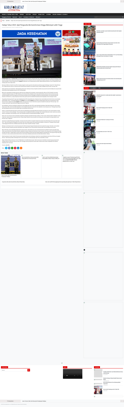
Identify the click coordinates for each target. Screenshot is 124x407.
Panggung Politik (6, 17)
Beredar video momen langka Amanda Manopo (103, 143)
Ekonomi (38, 17)
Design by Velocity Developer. (22, 404)
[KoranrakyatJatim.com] (14, 8)
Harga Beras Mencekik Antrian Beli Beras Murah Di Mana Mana (13, 181)
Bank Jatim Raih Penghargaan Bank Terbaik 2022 (104, 107)
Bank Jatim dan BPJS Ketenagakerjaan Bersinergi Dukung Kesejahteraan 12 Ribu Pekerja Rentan (63, 181)
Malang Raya (41, 14)
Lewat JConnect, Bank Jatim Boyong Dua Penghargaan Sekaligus (34, 1)
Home (3, 20)
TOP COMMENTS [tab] (93, 88)
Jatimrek (48, 14)
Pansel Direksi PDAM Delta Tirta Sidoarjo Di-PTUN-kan (105, 119)
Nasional (15, 17)
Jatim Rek (28, 14)
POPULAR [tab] (86, 88)
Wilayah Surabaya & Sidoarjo (60, 14)
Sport (20, 17)
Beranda (22, 14)
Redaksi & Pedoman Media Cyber (10, 14)
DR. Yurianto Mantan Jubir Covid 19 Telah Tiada (104, 131)
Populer (34, 14)
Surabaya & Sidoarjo (29, 17)
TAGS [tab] (99, 88)
